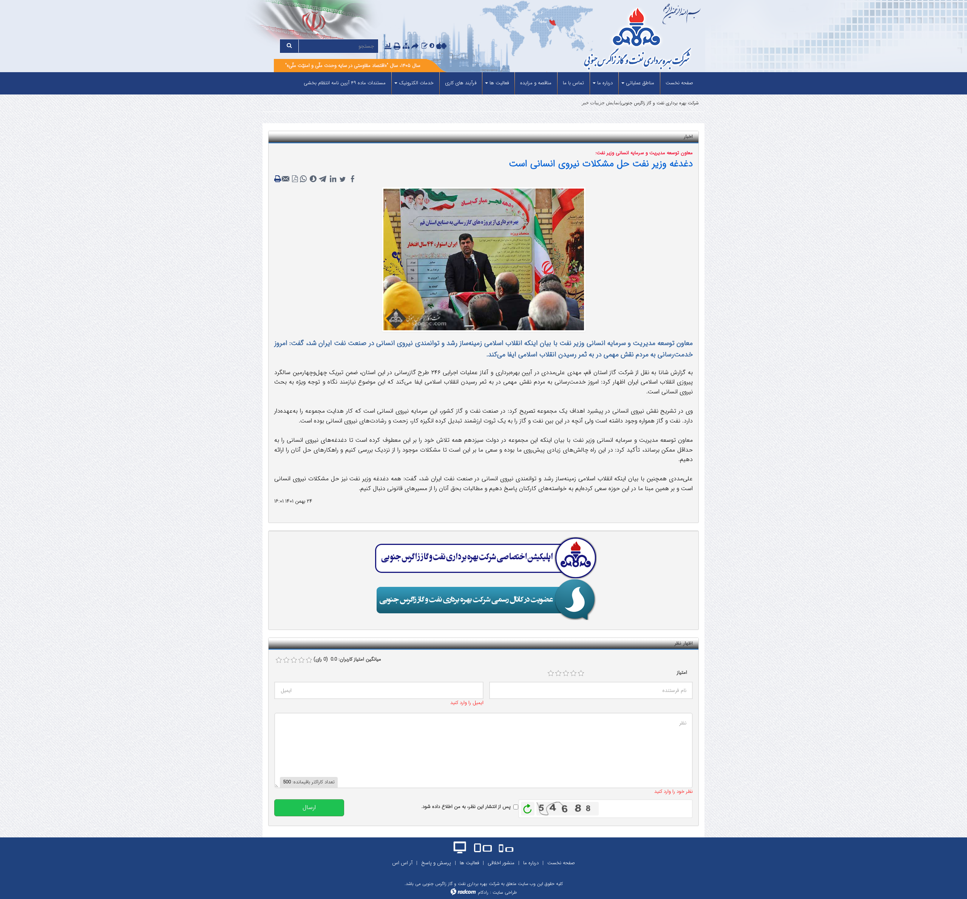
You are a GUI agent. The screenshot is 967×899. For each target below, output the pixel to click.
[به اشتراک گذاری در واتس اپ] (303, 179)
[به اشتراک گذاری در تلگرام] (323, 179)
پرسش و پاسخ (436, 863)
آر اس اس (402, 863)
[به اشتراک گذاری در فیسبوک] (352, 179)
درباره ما (531, 863)
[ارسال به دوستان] (416, 47)
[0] (278, 660)
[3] (565, 673)
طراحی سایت (505, 892)
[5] (581, 673)
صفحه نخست (561, 863)
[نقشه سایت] (406, 46)
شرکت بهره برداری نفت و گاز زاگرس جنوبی (660, 103)
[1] (550, 673)
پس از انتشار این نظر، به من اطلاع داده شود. (466, 807)
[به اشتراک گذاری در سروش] (313, 179)
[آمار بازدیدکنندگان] (388, 46)
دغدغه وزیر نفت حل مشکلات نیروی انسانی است (601, 163)
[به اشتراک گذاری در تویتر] (342, 179)
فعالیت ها (469, 863)
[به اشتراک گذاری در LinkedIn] (332, 179)
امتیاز (682, 672)
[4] (573, 673)
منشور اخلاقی (501, 863)
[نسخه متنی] (278, 179)
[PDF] (295, 179)
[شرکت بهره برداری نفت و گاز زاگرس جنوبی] (609, 40)
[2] (558, 673)
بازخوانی (527, 806)
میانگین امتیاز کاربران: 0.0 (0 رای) (347, 659)
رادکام (483, 892)
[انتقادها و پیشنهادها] (425, 46)
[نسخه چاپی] (397, 47)
